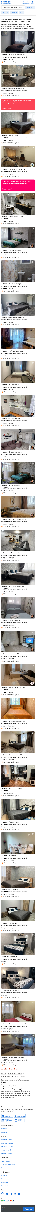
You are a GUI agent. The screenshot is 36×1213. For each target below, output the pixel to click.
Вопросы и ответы (7, 1146)
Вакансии (4, 1186)
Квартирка (7, 2)
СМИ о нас (4, 1182)
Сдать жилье (5, 1161)
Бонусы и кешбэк (6, 1153)
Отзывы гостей (6, 1150)
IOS (7, 1116)
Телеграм (11, 1194)
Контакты (4, 1132)
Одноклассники (15, 1194)
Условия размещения (8, 1164)
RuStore (19, 1120)
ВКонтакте (7, 1194)
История (4, 1179)
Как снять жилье (6, 1140)
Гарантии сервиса (7, 1143)
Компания (4, 1175)
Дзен (19, 1194)
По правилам (6, 1209)
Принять (28, 1209)
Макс (2, 1193)
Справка (4, 1129)
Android (20, 1116)
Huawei (7, 1120)
